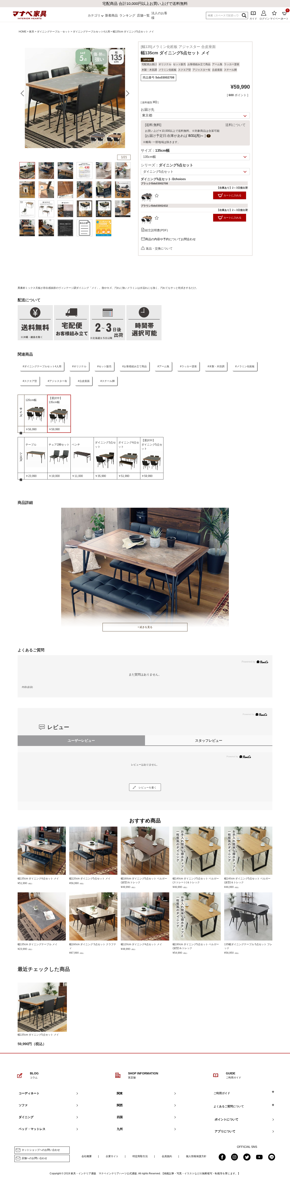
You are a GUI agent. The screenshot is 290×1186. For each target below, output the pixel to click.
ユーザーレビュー (81, 740)
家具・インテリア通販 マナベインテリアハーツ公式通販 (104, 1173)
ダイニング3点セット (105, 444)
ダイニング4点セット (128, 444)
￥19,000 (54, 476)
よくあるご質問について (229, 1106)
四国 (120, 1117)
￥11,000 (77, 476)
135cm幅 (54, 402)
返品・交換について (159, 248)
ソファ (23, 1105)
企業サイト (112, 1156)
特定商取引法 (140, 1156)
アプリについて (225, 1131)
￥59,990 (54, 429)
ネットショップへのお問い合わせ (41, 1149)
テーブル (31, 444)
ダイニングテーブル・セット (53, 31)
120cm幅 (31, 400)
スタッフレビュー (208, 740)
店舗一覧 (143, 15)
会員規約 (167, 1156)
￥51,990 (123, 476)
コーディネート (29, 1093)
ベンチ (76, 444)
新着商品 (111, 15)
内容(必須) (27, 687)
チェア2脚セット (59, 444)
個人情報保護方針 (196, 1156)
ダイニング (26, 1117)
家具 (31, 31)
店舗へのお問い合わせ (34, 1158)
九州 (120, 1129)
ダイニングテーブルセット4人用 (91, 31)
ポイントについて (226, 1119)
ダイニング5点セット (151, 446)
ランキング (127, 15)
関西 (120, 1105)
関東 (120, 1093)
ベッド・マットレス (32, 1129)
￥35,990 (100, 476)
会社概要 (87, 1156)
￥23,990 (31, 476)
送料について (235, 125)
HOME (22, 31)
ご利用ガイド (222, 1093)
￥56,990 (31, 429)
